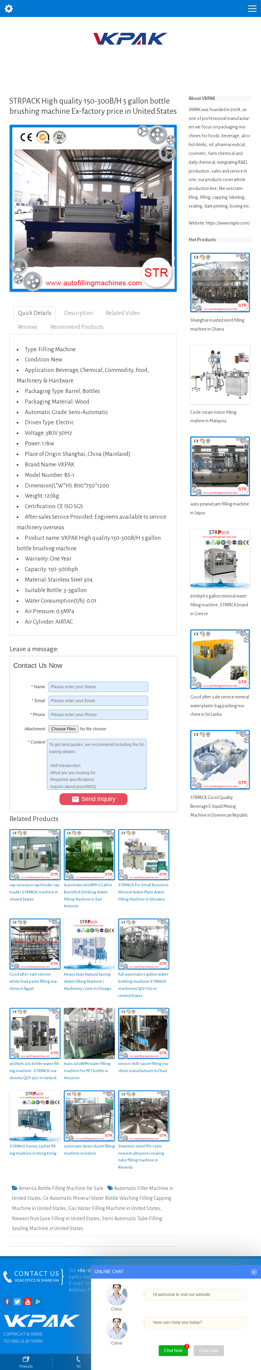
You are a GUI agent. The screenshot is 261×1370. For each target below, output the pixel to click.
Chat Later (209, 1350)
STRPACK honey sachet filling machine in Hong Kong (33, 1150)
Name (38, 686)
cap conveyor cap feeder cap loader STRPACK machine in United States (34, 892)
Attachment (34, 729)
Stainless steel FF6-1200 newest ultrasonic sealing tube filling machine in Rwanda (141, 1157)
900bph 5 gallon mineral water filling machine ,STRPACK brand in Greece (219, 605)
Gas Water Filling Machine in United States (114, 1208)
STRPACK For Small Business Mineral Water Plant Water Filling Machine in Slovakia (143, 892)
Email (38, 700)
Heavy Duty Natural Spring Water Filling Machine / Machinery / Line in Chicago (87, 981)
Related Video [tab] (123, 313)
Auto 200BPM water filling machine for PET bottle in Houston (87, 1071)
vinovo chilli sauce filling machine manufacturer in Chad (143, 1067)
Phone (37, 714)
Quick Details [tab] (34, 313)
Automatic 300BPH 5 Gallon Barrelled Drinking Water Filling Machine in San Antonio (88, 895)
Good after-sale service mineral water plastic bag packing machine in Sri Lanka (219, 706)
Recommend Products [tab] (76, 327)
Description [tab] (78, 313)
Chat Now (176, 1349)
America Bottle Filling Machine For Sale (61, 1188)
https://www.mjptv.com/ (228, 223)
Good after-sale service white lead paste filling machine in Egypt (34, 981)
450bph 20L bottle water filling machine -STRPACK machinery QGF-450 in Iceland (35, 1071)
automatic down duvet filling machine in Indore (89, 1150)
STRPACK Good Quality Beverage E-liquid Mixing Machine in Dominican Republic (219, 806)
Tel (78, 1366)
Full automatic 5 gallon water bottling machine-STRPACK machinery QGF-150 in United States (143, 985)
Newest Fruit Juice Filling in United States (56, 1218)
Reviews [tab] (27, 327)
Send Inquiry (98, 799)
